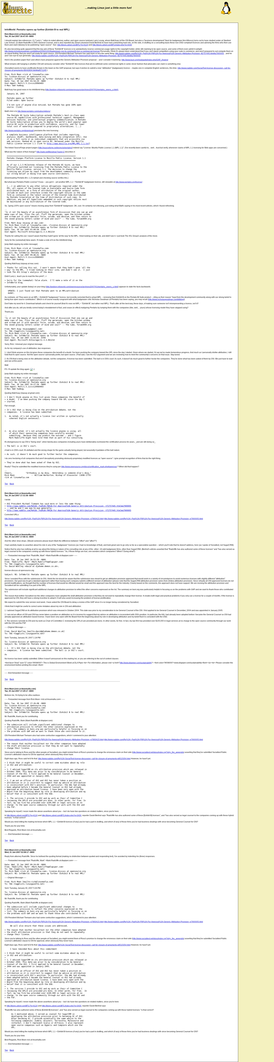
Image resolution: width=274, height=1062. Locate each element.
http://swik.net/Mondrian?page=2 (50, 152)
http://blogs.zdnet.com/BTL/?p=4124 (72, 45)
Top (6, 484)
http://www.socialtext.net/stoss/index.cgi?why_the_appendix (158, 752)
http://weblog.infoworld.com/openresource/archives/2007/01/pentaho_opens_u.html (82, 287)
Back (12, 484)
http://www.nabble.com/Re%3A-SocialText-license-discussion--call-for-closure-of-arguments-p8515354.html (84, 759)
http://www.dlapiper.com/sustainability (136, 663)
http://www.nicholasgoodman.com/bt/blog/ (166, 299)
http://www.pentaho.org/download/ (19, 130)
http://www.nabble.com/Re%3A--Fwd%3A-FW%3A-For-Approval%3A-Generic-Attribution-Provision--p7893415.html (54, 519)
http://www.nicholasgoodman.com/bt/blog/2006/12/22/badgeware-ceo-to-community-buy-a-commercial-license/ (52, 51)
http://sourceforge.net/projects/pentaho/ (55, 148)
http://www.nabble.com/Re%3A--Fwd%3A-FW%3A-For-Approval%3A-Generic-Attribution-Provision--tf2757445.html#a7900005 (169, 53)
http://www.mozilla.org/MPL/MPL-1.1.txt (68, 143)
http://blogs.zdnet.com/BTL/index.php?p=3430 (112, 45)
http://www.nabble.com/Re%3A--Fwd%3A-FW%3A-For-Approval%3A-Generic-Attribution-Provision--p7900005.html (153, 519)
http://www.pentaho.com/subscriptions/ (33, 111)
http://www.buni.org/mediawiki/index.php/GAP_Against (144, 60)
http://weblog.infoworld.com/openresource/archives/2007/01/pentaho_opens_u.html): (82, 90)
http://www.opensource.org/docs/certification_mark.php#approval (89, 467)
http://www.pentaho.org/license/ (128, 182)
